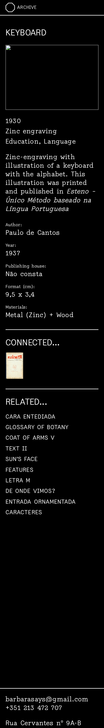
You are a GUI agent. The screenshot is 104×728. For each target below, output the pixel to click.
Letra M (18, 480)
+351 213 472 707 (34, 707)
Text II (16, 448)
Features (20, 470)
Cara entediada (30, 417)
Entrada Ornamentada (41, 502)
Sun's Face (22, 459)
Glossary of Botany (37, 427)
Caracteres (24, 512)
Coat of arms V (30, 438)
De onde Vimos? (30, 491)
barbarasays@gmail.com (47, 699)
